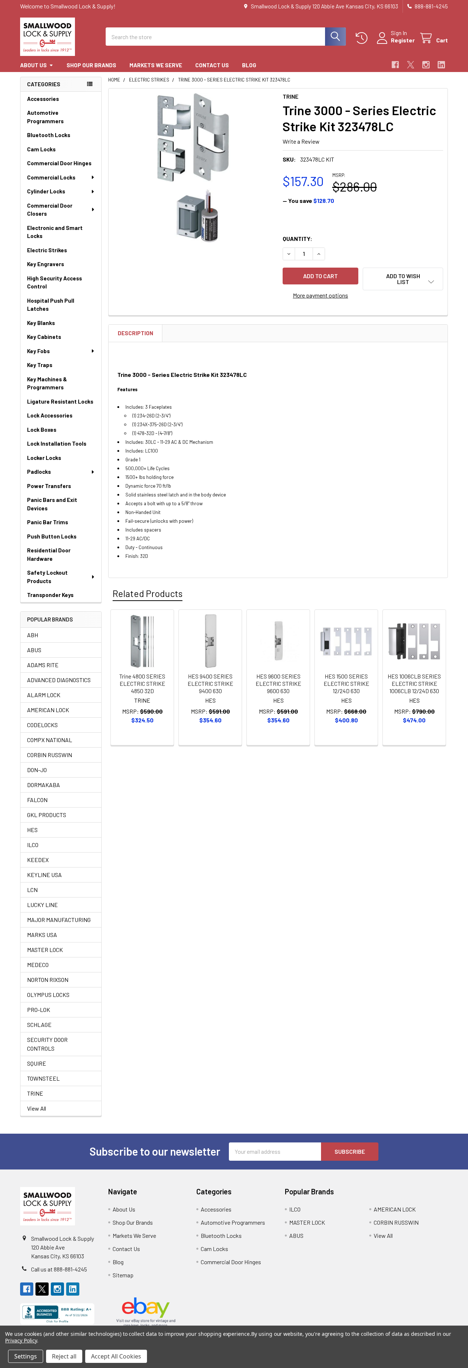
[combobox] (226, 36)
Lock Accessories (49, 415)
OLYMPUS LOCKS (48, 994)
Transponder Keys (50, 595)
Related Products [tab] (147, 593)
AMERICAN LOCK (48, 709)
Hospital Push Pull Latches (50, 304)
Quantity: (297, 238)
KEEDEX (38, 859)
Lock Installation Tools (56, 443)
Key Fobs (38, 351)
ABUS (34, 649)
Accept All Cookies (116, 1356)
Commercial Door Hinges (59, 163)
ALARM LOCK (43, 694)
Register (403, 40)
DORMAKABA (43, 784)
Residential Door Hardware (49, 554)
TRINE (35, 1093)
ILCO (32, 844)
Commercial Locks (51, 177)
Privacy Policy (21, 1340)
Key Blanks (41, 323)
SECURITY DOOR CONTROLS (47, 1044)
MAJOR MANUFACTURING (59, 919)
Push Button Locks (51, 536)
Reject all (64, 1356)
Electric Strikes (47, 250)
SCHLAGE (39, 1024)
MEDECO (38, 964)
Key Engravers (45, 264)
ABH (32, 634)
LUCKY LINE (42, 904)
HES (32, 829)
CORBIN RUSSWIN (49, 754)
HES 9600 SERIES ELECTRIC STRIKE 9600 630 (278, 683)
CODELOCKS (42, 724)
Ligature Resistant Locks (60, 401)
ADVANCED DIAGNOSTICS (59, 679)
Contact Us (212, 65)
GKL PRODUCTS (46, 814)
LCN (32, 889)
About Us (33, 65)
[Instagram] (426, 64)
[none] (193, 173)
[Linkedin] (441, 64)
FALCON (37, 799)
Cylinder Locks (46, 191)
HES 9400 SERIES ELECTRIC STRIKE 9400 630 (210, 683)
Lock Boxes (41, 429)
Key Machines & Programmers (47, 383)
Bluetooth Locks (48, 135)
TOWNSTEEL (43, 1078)
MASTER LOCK (45, 949)
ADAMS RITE (42, 664)
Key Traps (39, 365)
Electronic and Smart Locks (55, 231)
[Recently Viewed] (363, 38)
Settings (25, 1356)
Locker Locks (44, 457)
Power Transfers (49, 486)
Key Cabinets (44, 336)
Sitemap (123, 1274)
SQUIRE (36, 1063)
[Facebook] (395, 64)
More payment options (320, 295)
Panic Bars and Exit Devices (52, 503)
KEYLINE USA (44, 874)
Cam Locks (41, 149)
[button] (403, 279)
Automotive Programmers (45, 116)
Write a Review (301, 141)
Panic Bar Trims (47, 522)
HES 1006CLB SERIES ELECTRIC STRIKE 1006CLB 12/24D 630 (414, 683)
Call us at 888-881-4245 (59, 1269)
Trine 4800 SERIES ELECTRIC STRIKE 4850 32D (142, 683)
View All (36, 1108)
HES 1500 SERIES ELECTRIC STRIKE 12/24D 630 (346, 683)
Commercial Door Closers (49, 209)
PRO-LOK (38, 1009)
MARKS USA (42, 934)
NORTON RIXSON (47, 979)
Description (135, 333)
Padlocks (39, 471)
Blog (249, 65)
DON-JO (37, 769)
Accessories (43, 98)
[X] (410, 64)
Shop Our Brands (91, 65)
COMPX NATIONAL (49, 739)
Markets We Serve (155, 65)
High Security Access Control (54, 282)
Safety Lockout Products (47, 576)
